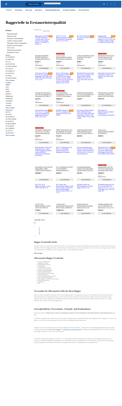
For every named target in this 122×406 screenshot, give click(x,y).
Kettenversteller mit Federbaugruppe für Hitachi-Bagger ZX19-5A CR (85, 205)
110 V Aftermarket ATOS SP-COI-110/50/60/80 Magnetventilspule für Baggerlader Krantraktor (64, 168)
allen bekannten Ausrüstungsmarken (72, 329)
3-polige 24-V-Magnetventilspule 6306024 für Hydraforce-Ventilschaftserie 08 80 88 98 (106, 131)
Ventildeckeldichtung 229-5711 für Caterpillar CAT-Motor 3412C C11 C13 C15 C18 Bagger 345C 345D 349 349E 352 (106, 205)
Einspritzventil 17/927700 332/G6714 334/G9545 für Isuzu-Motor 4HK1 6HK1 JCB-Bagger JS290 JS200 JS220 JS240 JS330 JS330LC (106, 168)
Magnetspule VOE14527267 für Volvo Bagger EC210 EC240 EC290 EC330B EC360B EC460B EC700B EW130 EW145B (106, 57)
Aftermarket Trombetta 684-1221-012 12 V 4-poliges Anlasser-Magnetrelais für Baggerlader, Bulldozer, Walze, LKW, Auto (43, 131)
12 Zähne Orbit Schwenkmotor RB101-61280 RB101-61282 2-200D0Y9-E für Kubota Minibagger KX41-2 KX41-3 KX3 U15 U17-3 (64, 205)
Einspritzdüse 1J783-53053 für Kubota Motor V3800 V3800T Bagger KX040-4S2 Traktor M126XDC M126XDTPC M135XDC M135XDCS (43, 168)
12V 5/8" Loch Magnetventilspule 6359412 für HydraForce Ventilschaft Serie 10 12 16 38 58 (64, 57)
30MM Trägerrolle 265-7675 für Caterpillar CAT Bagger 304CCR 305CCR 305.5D (64, 131)
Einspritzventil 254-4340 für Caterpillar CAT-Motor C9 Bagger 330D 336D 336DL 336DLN (106, 94)
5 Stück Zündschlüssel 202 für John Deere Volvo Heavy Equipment (85, 57)
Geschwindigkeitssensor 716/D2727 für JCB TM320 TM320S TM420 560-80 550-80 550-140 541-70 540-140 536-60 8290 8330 (85, 168)
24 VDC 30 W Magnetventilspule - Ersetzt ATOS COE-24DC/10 (42, 205)
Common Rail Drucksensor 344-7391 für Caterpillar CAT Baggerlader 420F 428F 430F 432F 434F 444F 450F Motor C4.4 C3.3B (43, 94)
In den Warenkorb (43, 68)
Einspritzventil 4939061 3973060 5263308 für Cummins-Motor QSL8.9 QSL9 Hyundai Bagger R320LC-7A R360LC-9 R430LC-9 (42, 57)
